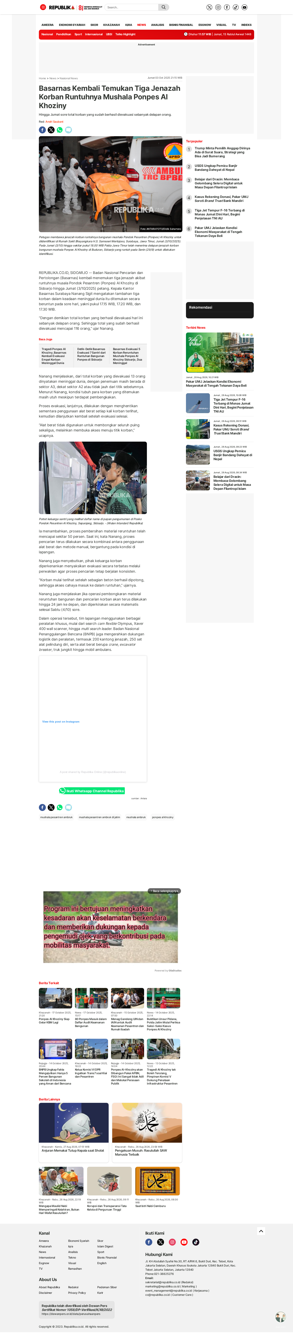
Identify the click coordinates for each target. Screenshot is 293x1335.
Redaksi (73, 1287)
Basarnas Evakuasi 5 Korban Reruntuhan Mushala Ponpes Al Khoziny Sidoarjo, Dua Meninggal (127, 356)
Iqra (70, 1246)
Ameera (44, 1240)
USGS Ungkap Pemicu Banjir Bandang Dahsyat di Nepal (216, 168)
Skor (100, 1240)
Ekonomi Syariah (72, 24)
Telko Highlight (125, 34)
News (52, 78)
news (141, 24)
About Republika (49, 1287)
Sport (78, 34)
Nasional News (69, 78)
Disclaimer (45, 1292)
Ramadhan (75, 1268)
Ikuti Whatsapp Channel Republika (95, 791)
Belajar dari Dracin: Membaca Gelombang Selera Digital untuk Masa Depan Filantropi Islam (219, 183)
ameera (47, 24)
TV (234, 24)
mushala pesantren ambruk (56, 817)
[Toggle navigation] (43, 7)
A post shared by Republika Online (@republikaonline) (93, 772)
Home (42, 78)
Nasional (47, 34)
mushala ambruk (136, 817)
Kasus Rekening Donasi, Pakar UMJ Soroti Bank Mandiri (221, 199)
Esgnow (44, 1263)
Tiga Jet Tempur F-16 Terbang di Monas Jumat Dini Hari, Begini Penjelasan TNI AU (220, 214)
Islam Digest (105, 1246)
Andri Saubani (54, 121)
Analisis (73, 1252)
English (101, 1263)
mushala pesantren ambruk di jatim (99, 817)
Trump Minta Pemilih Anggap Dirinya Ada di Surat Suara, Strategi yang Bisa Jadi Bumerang (222, 152)
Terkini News (195, 328)
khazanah (111, 24)
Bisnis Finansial (181, 24)
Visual (72, 1263)
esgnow (205, 24)
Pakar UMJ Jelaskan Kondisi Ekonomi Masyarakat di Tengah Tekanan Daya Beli (218, 232)
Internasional (94, 34)
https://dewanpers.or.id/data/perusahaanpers (71, 1313)
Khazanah (45, 1246)
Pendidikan (63, 34)
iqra (128, 24)
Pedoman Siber (107, 1287)
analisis (157, 24)
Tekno (72, 1257)
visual (221, 24)
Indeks (246, 24)
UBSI (109, 34)
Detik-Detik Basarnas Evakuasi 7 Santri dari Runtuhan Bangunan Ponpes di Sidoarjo (91, 354)
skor (94, 24)
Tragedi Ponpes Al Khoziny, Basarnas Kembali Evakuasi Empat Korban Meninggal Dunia (54, 356)
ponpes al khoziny (162, 817)
